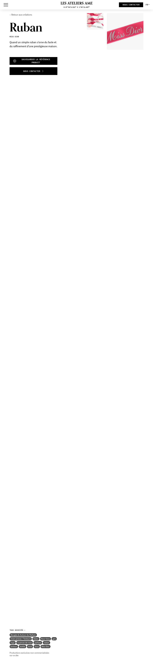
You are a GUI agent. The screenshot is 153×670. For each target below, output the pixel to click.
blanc (35, 638)
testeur (14, 646)
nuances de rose (24, 642)
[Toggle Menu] (6, 5)
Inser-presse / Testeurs (21, 638)
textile (22, 646)
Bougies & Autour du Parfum (23, 635)
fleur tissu (45, 638)
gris (54, 638)
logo (13, 642)
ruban (46, 642)
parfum (38, 642)
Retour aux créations (21, 14)
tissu (37, 646)
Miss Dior (45, 646)
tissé (30, 646)
